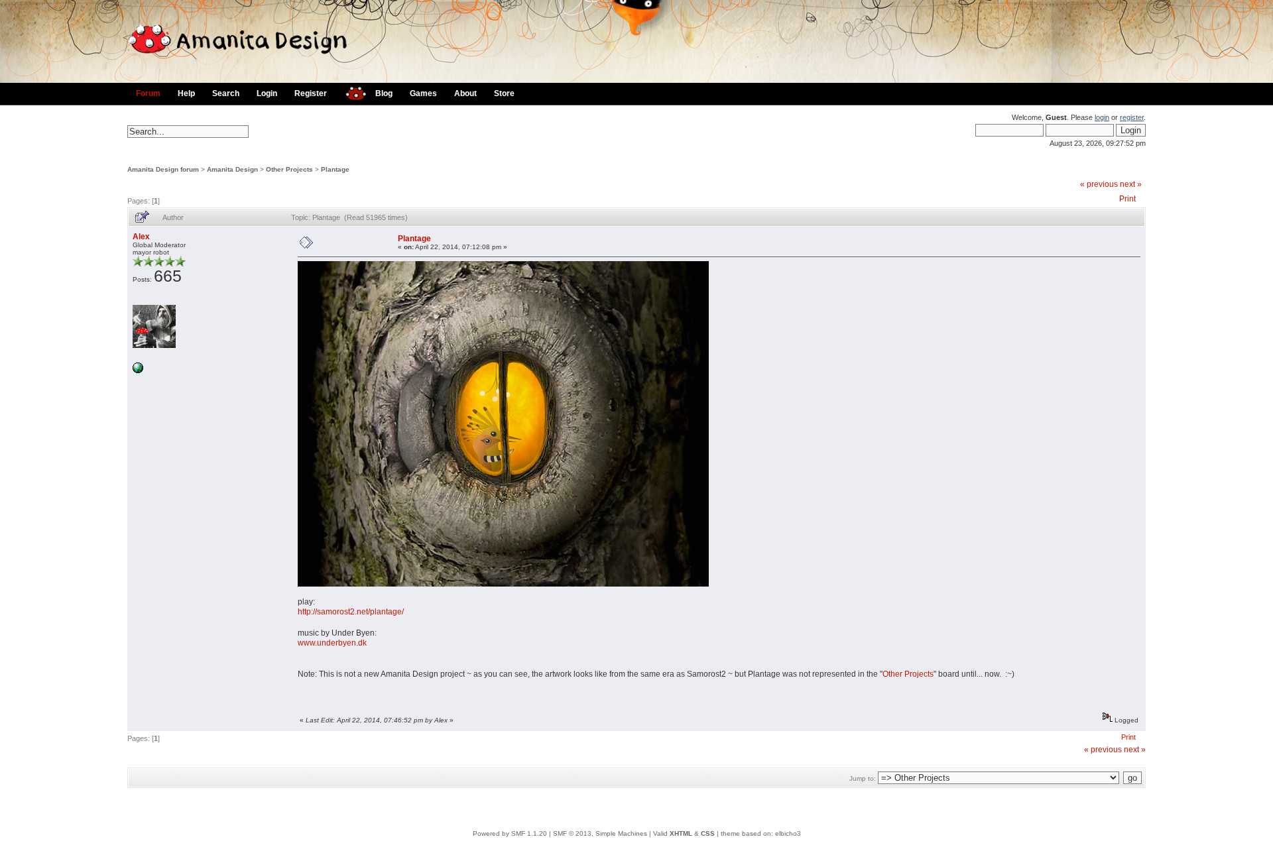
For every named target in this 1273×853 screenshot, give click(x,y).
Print (1127, 198)
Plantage (335, 169)
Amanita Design (232, 169)
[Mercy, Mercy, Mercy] (138, 370)
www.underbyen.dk (332, 643)
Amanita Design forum (163, 169)
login (1102, 117)
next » (1131, 184)
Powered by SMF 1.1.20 (510, 833)
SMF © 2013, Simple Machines (600, 833)
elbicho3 (788, 833)
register (1132, 117)
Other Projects (289, 169)
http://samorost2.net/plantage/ (351, 611)
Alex (141, 236)
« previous (1099, 184)
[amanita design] (351, 92)
